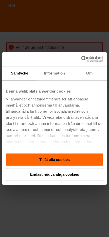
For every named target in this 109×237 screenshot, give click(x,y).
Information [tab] (54, 73)
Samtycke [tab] (19, 73)
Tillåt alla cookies (54, 159)
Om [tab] (89, 73)
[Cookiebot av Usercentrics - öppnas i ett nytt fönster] (81, 59)
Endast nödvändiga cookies (54, 174)
